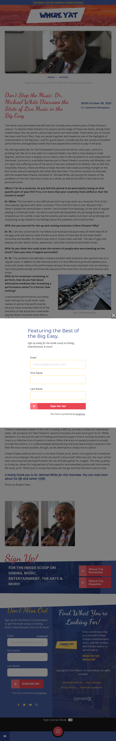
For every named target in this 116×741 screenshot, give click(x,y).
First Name (36, 373)
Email (33, 357)
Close (113, 316)
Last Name (36, 389)
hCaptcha (80, 413)
